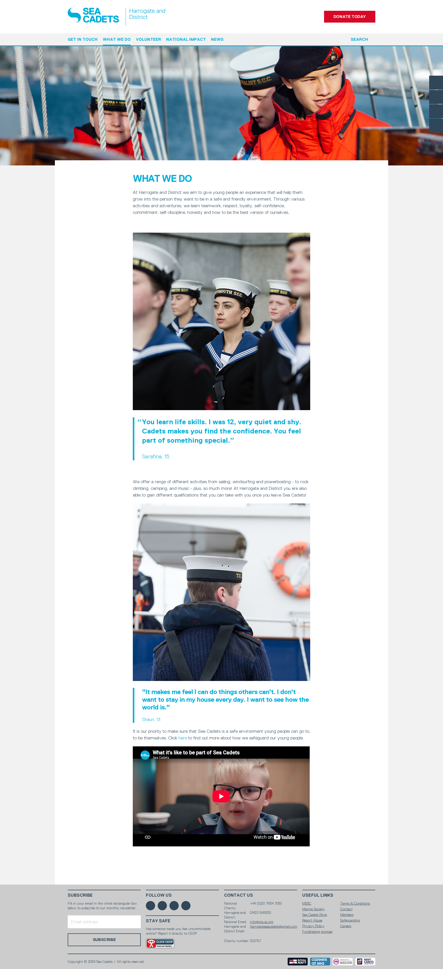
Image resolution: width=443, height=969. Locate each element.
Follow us (159, 895)
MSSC (306, 903)
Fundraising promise (317, 932)
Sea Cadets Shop (314, 915)
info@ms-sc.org (261, 922)
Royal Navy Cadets (365, 961)
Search (359, 39)
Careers (345, 926)
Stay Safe (158, 920)
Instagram (436, 111)
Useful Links (317, 895)
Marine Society (313, 909)
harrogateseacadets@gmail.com (273, 926)
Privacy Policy (313, 926)
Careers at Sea (320, 961)
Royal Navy (298, 961)
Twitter (436, 97)
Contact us (238, 895)
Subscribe (80, 895)
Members (347, 915)
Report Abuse (312, 920)
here (182, 737)
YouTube (436, 126)
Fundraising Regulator (343, 961)
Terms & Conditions (355, 903)
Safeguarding (350, 920)
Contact (346, 909)
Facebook (436, 83)
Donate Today (350, 16)
